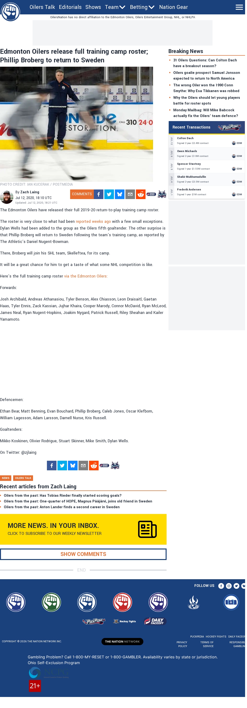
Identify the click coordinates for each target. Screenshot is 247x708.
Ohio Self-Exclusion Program (54, 662)
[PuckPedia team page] (162, 194)
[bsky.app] (119, 194)
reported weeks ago (93, 221)
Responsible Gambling (238, 644)
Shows (93, 7)
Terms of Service (206, 644)
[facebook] (98, 194)
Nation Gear (173, 7)
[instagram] (229, 586)
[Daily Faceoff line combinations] (151, 194)
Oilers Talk (42, 7)
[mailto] (130, 194)
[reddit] (141, 194)
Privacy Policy (182, 644)
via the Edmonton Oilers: (86, 276)
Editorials (70, 7)
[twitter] (109, 194)
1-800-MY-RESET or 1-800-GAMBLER (107, 657)
